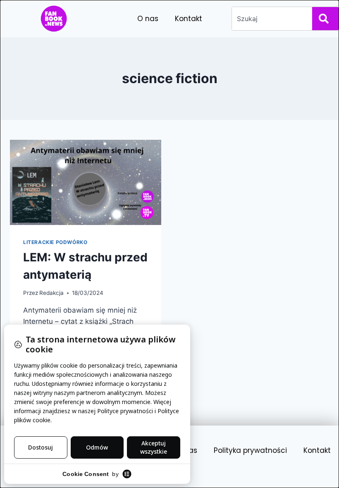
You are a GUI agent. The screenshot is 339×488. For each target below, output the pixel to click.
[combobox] (270, 18)
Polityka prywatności (250, 450)
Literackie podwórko (55, 242)
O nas (147, 19)
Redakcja (51, 292)
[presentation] (85, 182)
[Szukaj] (325, 18)
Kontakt (188, 19)
